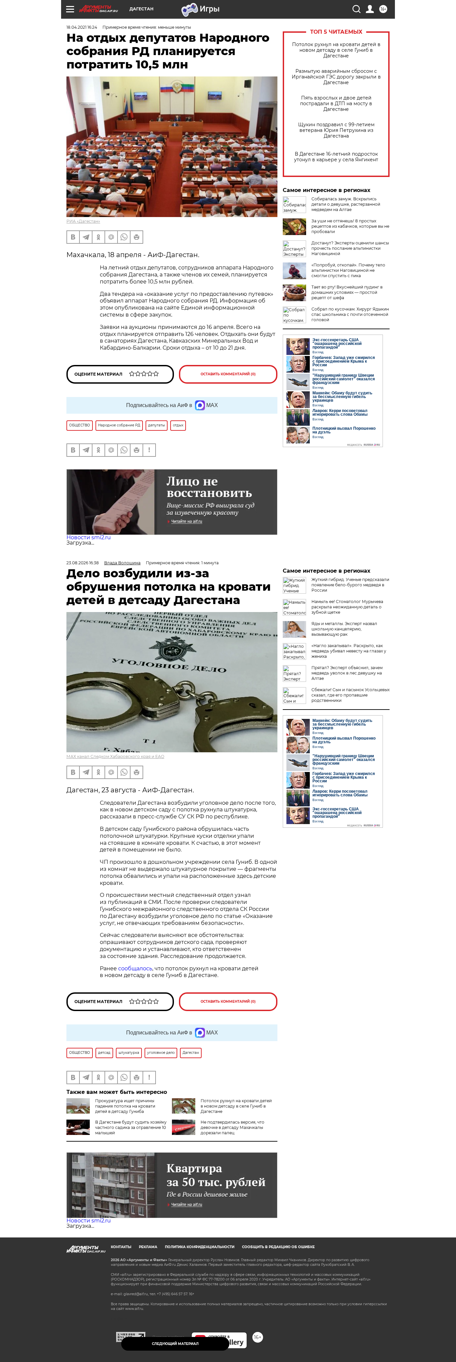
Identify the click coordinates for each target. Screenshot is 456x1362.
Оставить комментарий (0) (228, 374)
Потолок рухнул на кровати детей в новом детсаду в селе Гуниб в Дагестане (336, 50)
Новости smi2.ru (88, 537)
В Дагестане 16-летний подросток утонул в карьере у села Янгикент (336, 157)
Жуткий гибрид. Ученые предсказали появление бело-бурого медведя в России (350, 585)
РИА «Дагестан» (83, 221)
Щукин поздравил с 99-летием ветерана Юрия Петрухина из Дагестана (336, 130)
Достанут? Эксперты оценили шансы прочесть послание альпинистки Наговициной (350, 248)
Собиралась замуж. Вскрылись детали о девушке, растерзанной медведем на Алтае (345, 204)
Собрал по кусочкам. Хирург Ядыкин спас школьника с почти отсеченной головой (350, 314)
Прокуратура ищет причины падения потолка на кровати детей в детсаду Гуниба (125, 1106)
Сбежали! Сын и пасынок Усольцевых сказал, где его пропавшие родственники (350, 695)
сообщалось (135, 968)
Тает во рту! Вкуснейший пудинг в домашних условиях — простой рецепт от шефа (347, 292)
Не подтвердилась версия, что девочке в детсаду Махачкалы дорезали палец (232, 1127)
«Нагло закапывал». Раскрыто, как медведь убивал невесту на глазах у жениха (348, 651)
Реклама (148, 1247)
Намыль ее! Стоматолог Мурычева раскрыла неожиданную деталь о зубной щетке (347, 607)
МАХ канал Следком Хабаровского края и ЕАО (115, 756)
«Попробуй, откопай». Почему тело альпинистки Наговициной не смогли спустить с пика (348, 270)
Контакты (121, 1247)
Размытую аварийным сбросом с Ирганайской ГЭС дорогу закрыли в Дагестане (336, 76)
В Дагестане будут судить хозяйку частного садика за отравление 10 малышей (131, 1127)
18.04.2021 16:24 (81, 27)
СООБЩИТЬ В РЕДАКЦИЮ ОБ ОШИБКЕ (278, 1247)
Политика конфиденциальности (199, 1247)
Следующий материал (175, 1344)
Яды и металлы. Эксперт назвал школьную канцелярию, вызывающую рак (344, 629)
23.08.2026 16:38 (82, 562)
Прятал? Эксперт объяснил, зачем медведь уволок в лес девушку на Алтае (347, 673)
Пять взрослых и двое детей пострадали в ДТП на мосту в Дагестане (336, 103)
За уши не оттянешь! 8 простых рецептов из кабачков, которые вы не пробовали (350, 226)
